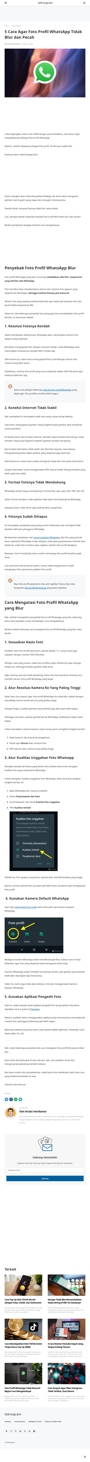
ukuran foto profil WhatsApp (57, 389)
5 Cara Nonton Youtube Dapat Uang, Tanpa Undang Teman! (66, 1345)
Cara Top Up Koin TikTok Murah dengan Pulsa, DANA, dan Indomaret (23, 1301)
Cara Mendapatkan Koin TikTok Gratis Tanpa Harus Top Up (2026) (23, 1345)
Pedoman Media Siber (53, 1421)
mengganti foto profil (26, 907)
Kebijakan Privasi (35, 1421)
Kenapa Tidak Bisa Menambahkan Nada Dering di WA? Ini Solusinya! (65, 1301)
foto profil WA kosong (35, 587)
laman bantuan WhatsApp (47, 537)
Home (7, 26)
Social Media (16, 26)
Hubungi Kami (19, 1421)
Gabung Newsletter (45, 1157)
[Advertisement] (45, 13)
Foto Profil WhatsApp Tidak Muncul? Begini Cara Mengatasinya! (22, 1390)
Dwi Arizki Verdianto (12, 44)
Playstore (35, 1009)
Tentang (8, 1421)
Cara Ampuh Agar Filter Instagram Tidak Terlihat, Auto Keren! (65, 1390)
